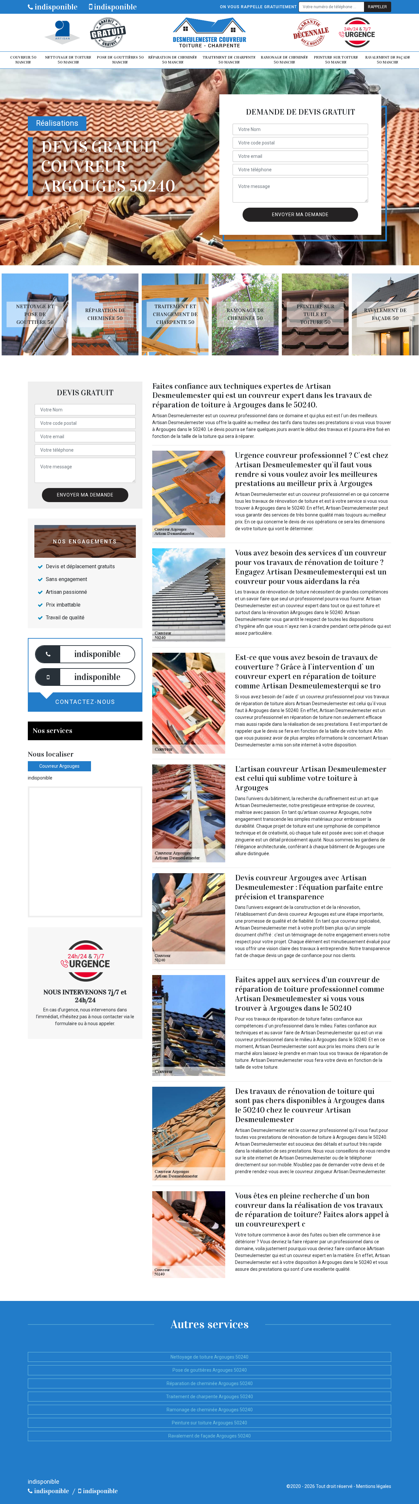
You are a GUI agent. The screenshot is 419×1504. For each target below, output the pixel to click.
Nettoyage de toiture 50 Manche (68, 60)
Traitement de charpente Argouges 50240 (209, 1396)
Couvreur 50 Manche (23, 60)
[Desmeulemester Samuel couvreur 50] (209, 32)
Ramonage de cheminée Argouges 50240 (210, 1409)
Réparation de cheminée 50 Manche (172, 60)
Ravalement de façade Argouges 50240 (209, 1435)
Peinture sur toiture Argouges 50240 (209, 1422)
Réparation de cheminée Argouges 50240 (210, 1383)
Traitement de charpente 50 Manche (229, 60)
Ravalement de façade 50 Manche (387, 60)
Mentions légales (373, 1486)
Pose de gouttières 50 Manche (120, 60)
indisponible (55, 7)
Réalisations (57, 123)
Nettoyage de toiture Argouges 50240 (209, 1357)
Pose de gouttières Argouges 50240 (210, 1370)
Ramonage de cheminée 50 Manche (284, 60)
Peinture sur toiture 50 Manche (336, 60)
